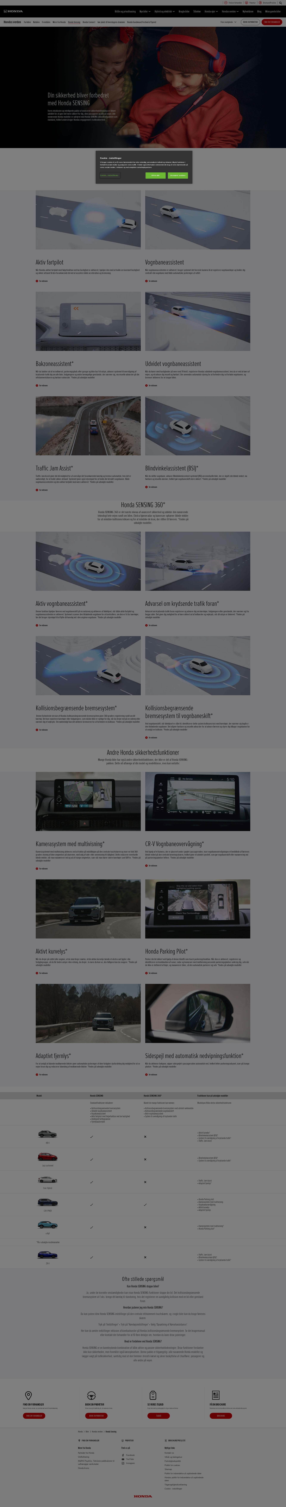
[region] (144, 167)
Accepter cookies (177, 175)
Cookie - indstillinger (109, 175)
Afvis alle (155, 175)
